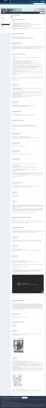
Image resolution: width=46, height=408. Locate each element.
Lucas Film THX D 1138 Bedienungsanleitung (18, 54)
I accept (25, 397)
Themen (2, 23)
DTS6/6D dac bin (14, 192)
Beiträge (2, 24)
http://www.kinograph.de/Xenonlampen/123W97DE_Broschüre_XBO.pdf (20, 26)
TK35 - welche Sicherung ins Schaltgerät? (18, 33)
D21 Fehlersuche (14, 330)
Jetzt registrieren (42, 1)
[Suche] (44, 3)
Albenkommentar (3, 31)
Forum (2, 3)
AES (20, 88)
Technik (13, 20)
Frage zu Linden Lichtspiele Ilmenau (17, 182)
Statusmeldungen (41, 3)
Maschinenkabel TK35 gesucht (16, 111)
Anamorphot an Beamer (15, 84)
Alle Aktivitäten (3, 15)
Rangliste (14, 3)
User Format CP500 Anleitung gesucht (17, 120)
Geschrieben (15, 21)
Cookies (15, 406)
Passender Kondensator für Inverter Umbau (18, 19)
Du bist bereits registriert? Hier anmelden (34, 1)
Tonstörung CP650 (15, 245)
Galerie (5, 3)
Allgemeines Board (15, 183)
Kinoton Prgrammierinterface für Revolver (18, 300)
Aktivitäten (8, 3)
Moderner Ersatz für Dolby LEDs (16, 43)
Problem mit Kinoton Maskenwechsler (17, 227)
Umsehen (11, 3)
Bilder (2, 27)
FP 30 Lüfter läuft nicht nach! (16, 133)
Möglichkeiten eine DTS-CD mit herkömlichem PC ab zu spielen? (21, 217)
